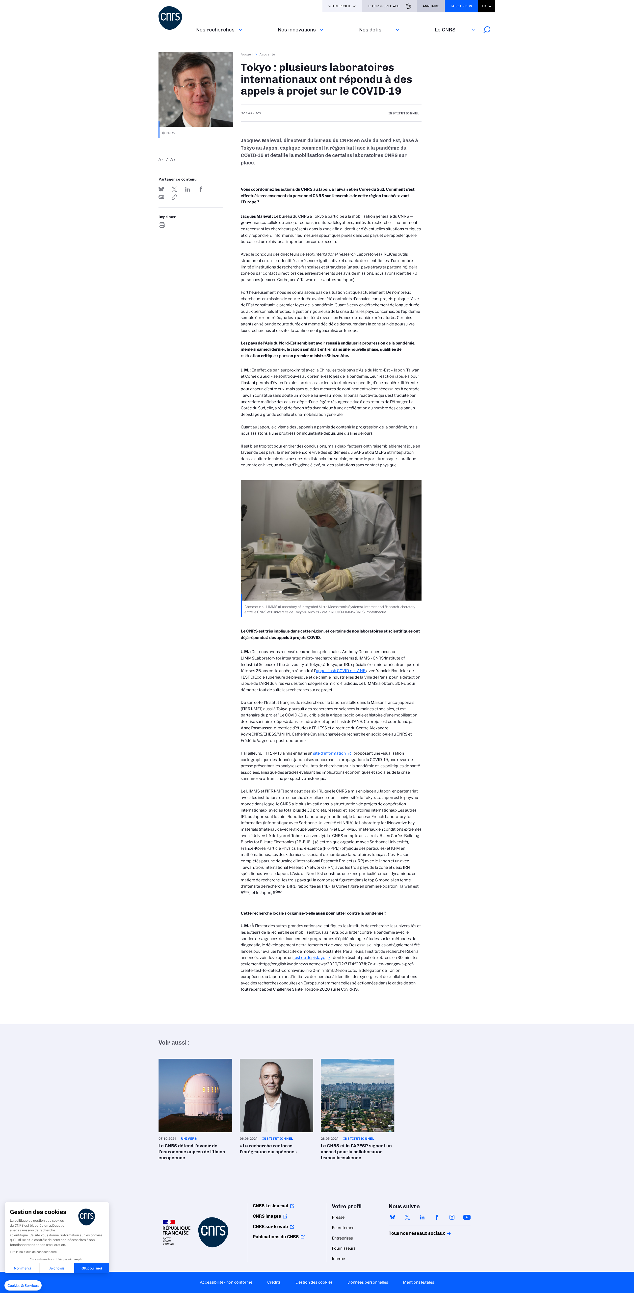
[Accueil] (174, 18)
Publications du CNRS (276, 1237)
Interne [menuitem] (338, 1258)
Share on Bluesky (161, 189)
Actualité (267, 54)
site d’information (329, 753)
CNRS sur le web (270, 1226)
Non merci (22, 1268)
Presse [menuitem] (338, 1217)
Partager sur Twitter (174, 189)
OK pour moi (91, 1268)
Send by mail (161, 197)
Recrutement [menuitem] (344, 1227)
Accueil (247, 54)
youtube (467, 1217)
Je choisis (56, 1268)
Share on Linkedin (187, 189)
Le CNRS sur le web (383, 6)
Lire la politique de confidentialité (33, 1252)
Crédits (274, 1282)
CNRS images (267, 1216)
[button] (23, 1285)
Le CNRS (445, 29)
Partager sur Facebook (201, 189)
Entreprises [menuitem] (342, 1238)
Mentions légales (418, 1282)
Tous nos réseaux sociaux (408, 1233)
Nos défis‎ (370, 29)
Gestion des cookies (314, 1282)
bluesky (392, 1217)
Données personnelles (367, 1282)
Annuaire (431, 6)
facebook (437, 1217)
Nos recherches (215, 29)
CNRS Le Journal (270, 1206)
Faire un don (461, 6)
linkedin (422, 1217)
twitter (407, 1217)
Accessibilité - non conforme (226, 1282)
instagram (452, 1217)
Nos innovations (297, 29)
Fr (484, 6)
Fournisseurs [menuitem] (343, 1248)
